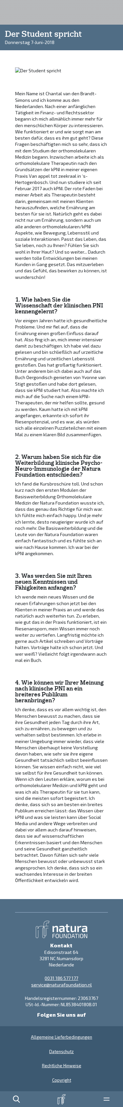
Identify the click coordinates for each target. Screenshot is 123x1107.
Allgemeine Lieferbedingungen (61, 1037)
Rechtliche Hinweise (61, 1065)
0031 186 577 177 (61, 978)
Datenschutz (61, 1051)
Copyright (61, 1080)
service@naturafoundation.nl (61, 984)
